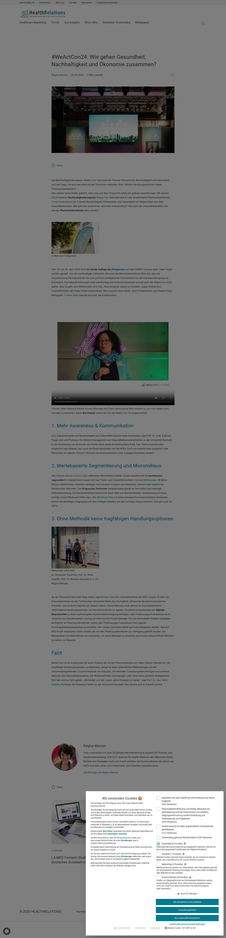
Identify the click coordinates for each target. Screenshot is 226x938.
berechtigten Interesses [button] (117, 834)
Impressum (155, 928)
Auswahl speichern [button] (187, 910)
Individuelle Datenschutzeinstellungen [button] (187, 924)
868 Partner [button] (108, 831)
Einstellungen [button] (126, 840)
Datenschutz (140, 928)
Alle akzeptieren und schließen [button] (187, 902)
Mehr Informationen (122, 928)
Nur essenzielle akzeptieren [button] (187, 918)
